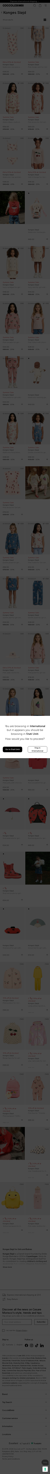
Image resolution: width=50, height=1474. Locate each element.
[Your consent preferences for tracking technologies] (45, 1469)
